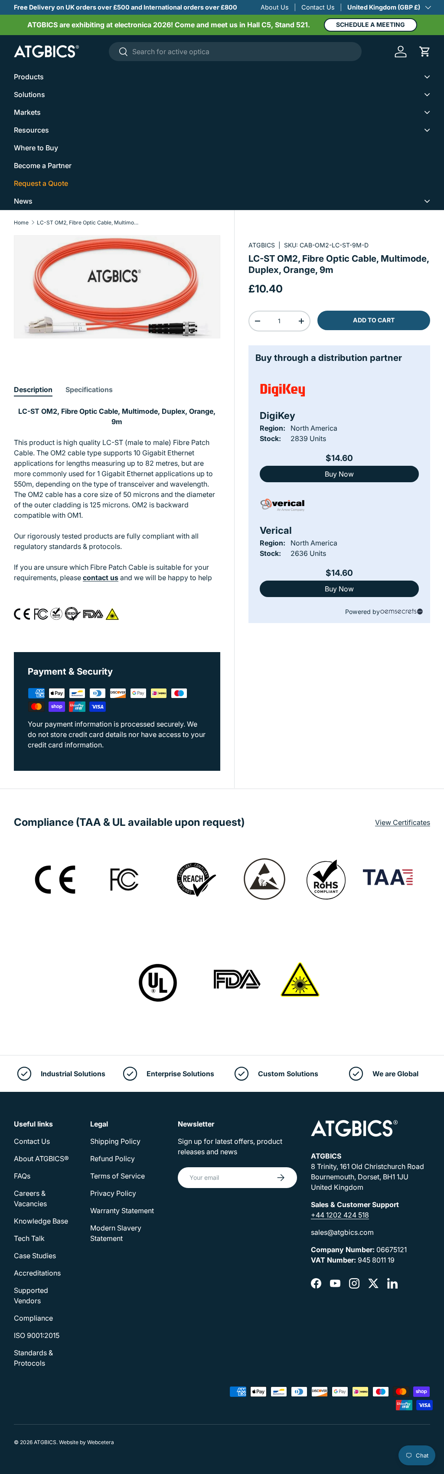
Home (21, 222)
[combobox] (235, 51)
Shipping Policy (115, 1141)
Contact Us (318, 7)
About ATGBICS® (41, 1158)
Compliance (33, 1318)
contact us (100, 577)
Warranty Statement (122, 1210)
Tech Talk (29, 1238)
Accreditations (37, 1273)
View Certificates (402, 822)
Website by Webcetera (86, 1442)
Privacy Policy (113, 1193)
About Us (275, 7)
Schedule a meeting (370, 24)
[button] (424, 51)
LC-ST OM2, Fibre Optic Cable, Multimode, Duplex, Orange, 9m (89, 222)
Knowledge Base (41, 1221)
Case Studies (35, 1255)
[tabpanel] (117, 518)
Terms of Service (117, 1176)
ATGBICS (261, 245)
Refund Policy (112, 1158)
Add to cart (374, 320)
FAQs (22, 1176)
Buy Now (339, 474)
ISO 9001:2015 (36, 1335)
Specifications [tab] (89, 389)
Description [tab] (33, 389)
